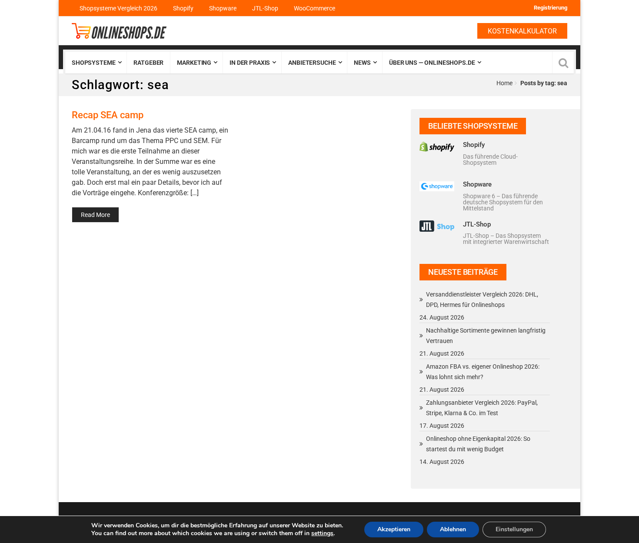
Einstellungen (514, 529)
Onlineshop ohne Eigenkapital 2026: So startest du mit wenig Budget (478, 444)
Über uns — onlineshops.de (432, 62)
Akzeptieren (393, 529)
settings (322, 533)
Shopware (222, 8)
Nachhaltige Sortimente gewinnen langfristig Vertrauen (486, 335)
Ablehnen (453, 529)
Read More (95, 214)
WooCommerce (314, 8)
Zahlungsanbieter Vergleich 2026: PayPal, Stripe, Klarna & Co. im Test (482, 407)
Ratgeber (148, 62)
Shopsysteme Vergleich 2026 (118, 8)
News (362, 62)
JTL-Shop (265, 8)
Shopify (183, 8)
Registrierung (550, 7)
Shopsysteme (93, 62)
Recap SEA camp (107, 114)
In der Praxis (250, 62)
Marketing (194, 62)
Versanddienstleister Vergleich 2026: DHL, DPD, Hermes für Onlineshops (482, 299)
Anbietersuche (312, 62)
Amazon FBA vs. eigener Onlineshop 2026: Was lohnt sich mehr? (482, 371)
